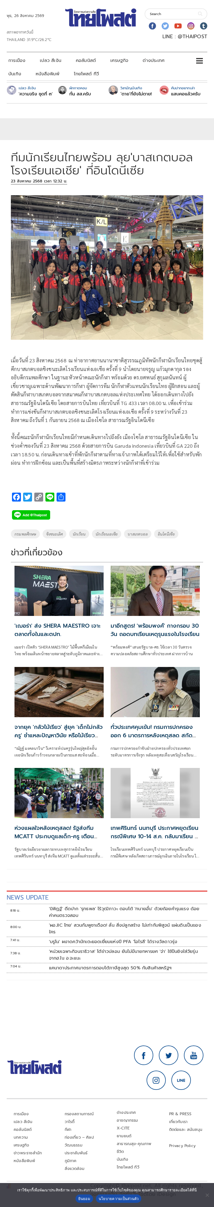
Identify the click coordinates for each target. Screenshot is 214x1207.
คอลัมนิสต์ (86, 60)
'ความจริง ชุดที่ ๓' (36, 94)
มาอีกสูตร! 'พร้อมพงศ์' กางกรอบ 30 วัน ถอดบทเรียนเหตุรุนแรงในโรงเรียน (155, 629)
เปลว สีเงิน (50, 60)
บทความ (21, 1137)
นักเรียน (79, 533)
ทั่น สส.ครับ (80, 94)
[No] (207, 1195)
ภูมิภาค (71, 1161)
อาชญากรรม (127, 1120)
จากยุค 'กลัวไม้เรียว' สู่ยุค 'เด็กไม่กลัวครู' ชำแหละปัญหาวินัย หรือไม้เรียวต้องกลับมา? (58, 735)
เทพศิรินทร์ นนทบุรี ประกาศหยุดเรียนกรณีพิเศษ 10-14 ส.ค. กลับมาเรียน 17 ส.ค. (155, 836)
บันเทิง (14, 74)
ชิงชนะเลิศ (54, 533)
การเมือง (16, 60)
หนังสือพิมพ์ (47, 74)
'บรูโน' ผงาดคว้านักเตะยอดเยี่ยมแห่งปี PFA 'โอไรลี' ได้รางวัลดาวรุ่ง (113, 941)
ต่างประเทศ (153, 60)
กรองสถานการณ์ (79, 1114)
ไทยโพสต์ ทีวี (86, 74)
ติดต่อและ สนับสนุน (186, 1130)
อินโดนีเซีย (166, 533)
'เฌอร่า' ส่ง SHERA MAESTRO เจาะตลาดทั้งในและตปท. (57, 629)
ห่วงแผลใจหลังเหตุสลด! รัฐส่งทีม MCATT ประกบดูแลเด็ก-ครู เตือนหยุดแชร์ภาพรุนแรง (54, 836)
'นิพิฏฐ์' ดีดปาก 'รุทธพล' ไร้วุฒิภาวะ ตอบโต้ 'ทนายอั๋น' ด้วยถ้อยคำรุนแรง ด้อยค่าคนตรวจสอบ (124, 912)
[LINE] (181, 1080)
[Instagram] (190, 26)
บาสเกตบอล (138, 533)
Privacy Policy (182, 1146)
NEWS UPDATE (27, 897)
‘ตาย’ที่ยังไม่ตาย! (136, 94)
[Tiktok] (203, 26)
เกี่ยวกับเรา (178, 1122)
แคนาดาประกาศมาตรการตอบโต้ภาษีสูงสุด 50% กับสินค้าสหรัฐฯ (110, 968)
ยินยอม (84, 1198)
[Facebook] (152, 26)
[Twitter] (165, 26)
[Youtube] (178, 26)
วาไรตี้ (70, 1122)
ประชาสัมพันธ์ (76, 1153)
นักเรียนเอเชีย (107, 533)
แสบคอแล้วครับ (185, 94)
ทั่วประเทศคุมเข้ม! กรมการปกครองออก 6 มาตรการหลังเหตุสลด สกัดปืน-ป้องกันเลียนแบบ (152, 735)
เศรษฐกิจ (119, 60)
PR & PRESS (180, 1114)
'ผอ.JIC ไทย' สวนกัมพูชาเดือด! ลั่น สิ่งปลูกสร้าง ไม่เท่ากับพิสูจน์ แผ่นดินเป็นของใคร (125, 928)
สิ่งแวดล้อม (74, 1169)
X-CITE (123, 1128)
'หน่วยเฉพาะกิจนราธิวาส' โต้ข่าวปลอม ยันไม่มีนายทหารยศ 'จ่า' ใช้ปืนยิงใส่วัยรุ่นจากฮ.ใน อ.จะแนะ (123, 955)
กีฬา (68, 1130)
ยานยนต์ (124, 1136)
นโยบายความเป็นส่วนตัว (119, 1198)
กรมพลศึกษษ (25, 533)
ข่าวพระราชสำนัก (28, 1153)
